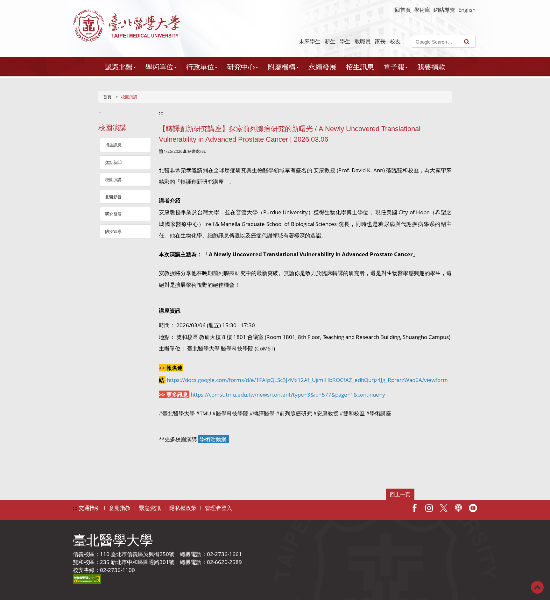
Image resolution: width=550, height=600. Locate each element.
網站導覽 (444, 9)
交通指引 (89, 508)
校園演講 (113, 179)
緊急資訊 (150, 508)
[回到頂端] (537, 587)
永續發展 (322, 67)
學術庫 (422, 9)
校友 (395, 41)
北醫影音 (113, 197)
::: (99, 113)
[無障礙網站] (87, 578)
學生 (345, 41)
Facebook (414, 508)
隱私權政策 (182, 508)
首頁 (107, 97)
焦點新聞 (113, 162)
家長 (380, 41)
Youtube (473, 508)
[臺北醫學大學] (126, 26)
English (467, 9)
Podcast (458, 508)
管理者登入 (218, 508)
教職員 (363, 41)
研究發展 (113, 214)
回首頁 (403, 9)
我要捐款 (431, 67)
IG (429, 508)
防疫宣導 (113, 231)
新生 (330, 41)
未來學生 (310, 41)
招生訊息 (360, 67)
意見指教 (119, 508)
